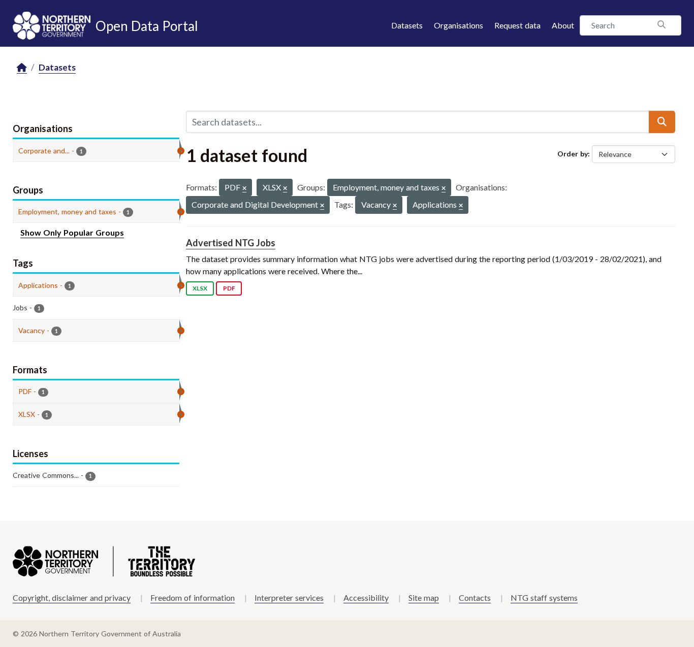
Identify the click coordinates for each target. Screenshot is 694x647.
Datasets (407, 25)
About (563, 25)
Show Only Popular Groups (72, 232)
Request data (517, 25)
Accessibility (366, 597)
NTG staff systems (544, 597)
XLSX (200, 288)
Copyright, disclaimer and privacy (72, 597)
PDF (229, 288)
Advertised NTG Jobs (230, 242)
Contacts (475, 597)
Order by (572, 153)
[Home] (22, 68)
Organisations (458, 25)
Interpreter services (289, 597)
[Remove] (244, 188)
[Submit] (662, 122)
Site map (423, 597)
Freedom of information (192, 597)
